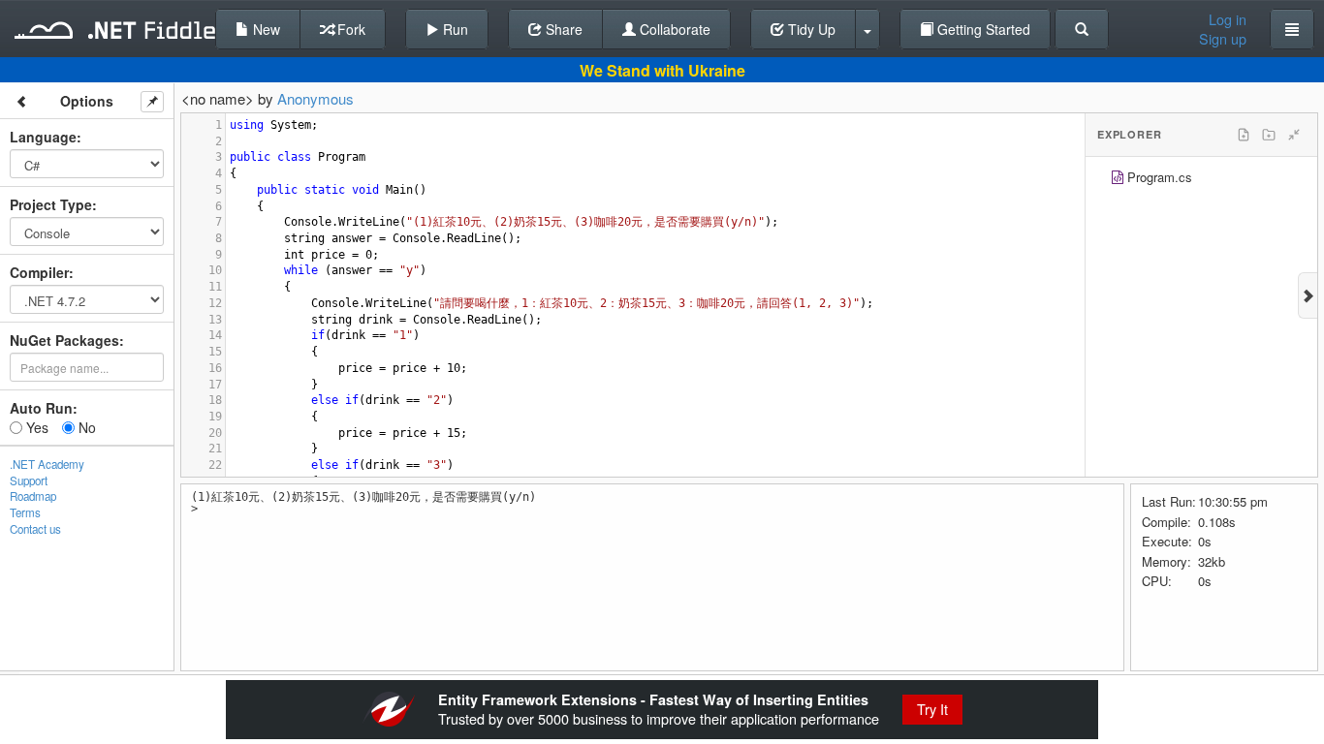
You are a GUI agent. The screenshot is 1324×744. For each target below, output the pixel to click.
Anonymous (315, 98)
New (264, 29)
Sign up (1222, 38)
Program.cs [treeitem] (1159, 177)
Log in (1227, 19)
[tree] (1201, 180)
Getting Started (981, 29)
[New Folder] (1268, 134)
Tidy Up (809, 29)
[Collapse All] (1294, 134)
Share (562, 29)
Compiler (39, 272)
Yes (35, 427)
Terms (25, 512)
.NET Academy (47, 464)
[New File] (1243, 134)
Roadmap (33, 496)
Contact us (35, 529)
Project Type (51, 204)
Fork (349, 29)
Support (28, 480)
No (85, 427)
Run (453, 29)
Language (43, 136)
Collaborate (673, 29)
